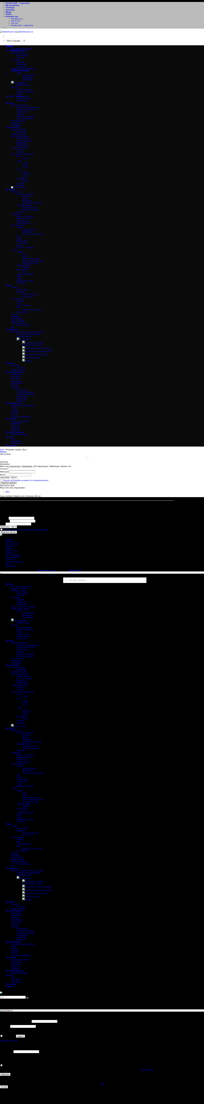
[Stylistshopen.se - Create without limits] (16, 32)
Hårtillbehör (16, 214)
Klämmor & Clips (24, 218)
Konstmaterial (17, 298)
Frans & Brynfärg (18, 130)
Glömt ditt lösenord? (9, 1041)
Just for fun (11, 419)
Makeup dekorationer (20, 71)
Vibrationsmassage (25, 392)
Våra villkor (16, 441)
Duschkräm (16, 376)
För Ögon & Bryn (18, 591)
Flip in (19, 276)
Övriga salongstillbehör (21, 416)
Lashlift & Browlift (18, 134)
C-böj (19, 161)
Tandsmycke (24, 339)
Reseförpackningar (19, 434)
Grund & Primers (29, 207)
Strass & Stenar (23, 325)
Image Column (20, 726)
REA (7, 492)
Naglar (9, 285)
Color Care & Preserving (33, 234)
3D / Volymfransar (24, 141)
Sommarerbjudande (15, 432)
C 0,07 (25, 165)
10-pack (20, 152)
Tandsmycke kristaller (34, 343)
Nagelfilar (15, 316)
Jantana (20, 114)
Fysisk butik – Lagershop (18, 3)
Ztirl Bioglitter (28, 80)
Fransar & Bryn (13, 127)
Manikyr (14, 287)
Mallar (19, 94)
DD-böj (25, 181)
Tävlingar (10, 7)
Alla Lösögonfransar (20, 136)
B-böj (19, 156)
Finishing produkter (30, 210)
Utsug (13, 408)
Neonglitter (27, 77)
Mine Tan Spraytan (25, 118)
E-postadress (6, 1052)
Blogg (8, 12)
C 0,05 (25, 163)
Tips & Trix (15, 21)
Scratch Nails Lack (30, 294)
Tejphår (20, 252)
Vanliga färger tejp (30, 263)
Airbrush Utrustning (25, 92)
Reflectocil (21, 132)
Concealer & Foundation (21, 49)
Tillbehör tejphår (24, 265)
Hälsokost (21, 401)
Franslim (20, 183)
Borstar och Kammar (26, 216)
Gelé (19, 307)
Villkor (9, 14)
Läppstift (20, 600)
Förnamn (4, 469)
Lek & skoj (15, 425)
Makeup (9, 46)
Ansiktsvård (16, 374)
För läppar (15, 597)
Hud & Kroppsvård (14, 372)
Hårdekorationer (24, 223)
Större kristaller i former (32, 345)
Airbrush (14, 625)
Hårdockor (21, 283)
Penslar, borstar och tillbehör (23, 69)
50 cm (25, 272)
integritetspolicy (147, 1070)
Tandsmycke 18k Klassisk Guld (38, 351)
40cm (24, 254)
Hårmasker (27, 201)
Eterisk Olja (22, 399)
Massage (15, 388)
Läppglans (21, 64)
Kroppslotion (16, 381)
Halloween (15, 430)
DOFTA (14, 414)
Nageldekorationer (19, 323)
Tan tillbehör (16, 125)
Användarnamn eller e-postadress (15, 1021)
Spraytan (10, 103)
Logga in (20, 1036)
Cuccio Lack (27, 296)
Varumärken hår (18, 225)
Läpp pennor (22, 66)
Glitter (19, 73)
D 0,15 (25, 176)
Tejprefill (25, 267)
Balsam (25, 198)
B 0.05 (25, 158)
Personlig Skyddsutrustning (23, 405)
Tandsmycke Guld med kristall (38, 348)
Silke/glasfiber (23, 312)
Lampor (14, 410)
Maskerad (15, 428)
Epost (2, 475)
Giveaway (10, 10)
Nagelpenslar (17, 318)
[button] (6, 74)
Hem (2, 449)
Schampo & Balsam (25, 194)
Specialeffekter (20, 83)
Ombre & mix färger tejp (32, 261)
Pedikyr (14, 314)
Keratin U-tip (22, 270)
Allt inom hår (16, 192)
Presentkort (11, 445)
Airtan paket (22, 112)
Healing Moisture (29, 230)
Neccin (20, 245)
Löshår (14, 250)
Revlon (20, 238)
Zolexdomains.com (46, 570)
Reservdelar (22, 101)
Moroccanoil (22, 241)
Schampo (26, 196)
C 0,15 (25, 167)
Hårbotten (21, 212)
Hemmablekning (24, 336)
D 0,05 (25, 172)
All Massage (22, 390)
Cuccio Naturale (24, 305)
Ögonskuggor (23, 55)
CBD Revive (27, 232)
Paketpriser (16, 123)
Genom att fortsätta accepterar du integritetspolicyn (25, 480)
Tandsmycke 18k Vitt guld (36, 354)
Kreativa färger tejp (30, 258)
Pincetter (20, 185)
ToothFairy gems (32, 358)
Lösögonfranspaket (19, 147)
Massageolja (22, 396)
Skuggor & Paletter (19, 51)
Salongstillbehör (13, 403)
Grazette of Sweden (25, 247)
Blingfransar (22, 143)
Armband (21, 368)
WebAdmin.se (75, 570)
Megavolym (22, 178)
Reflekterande (28, 75)
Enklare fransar (23, 138)
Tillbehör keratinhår (25, 274)
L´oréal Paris (22, 243)
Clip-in (19, 278)
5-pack (20, 150)
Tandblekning (12, 330)
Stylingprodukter (24, 205)
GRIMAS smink (23, 85)
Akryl (19, 303)
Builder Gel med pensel (32, 310)
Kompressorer (23, 96)
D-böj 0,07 (26, 174)
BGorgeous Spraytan (26, 116)
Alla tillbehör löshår (25, 281)
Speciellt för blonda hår (32, 203)
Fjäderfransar (23, 145)
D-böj (19, 170)
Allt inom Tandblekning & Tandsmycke (27, 332)
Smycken (10, 363)
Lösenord (5, 1026)
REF (19, 236)
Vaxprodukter (17, 383)
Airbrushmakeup (24, 90)
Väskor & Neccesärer (20, 421)
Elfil (12, 327)
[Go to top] (1, 573)
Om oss (14, 23)
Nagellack (21, 292)
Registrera (5, 1074)
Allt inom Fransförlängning (22, 154)
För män (15, 379)
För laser (15, 385)
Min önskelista (12, 5)
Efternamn (4, 472)
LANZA (20, 227)
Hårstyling (10, 190)
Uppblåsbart (16, 423)
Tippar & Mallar (17, 321)
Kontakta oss (12, 16)
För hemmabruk (18, 121)
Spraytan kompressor (26, 110)
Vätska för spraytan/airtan (28, 107)
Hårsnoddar (22, 221)
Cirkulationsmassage (26, 394)
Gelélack (20, 301)
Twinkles (28, 361)
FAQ (13, 439)
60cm (24, 256)
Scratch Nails (22, 290)
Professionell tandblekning (28, 334)
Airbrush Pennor (24, 98)
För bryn (20, 595)
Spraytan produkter (19, 105)
